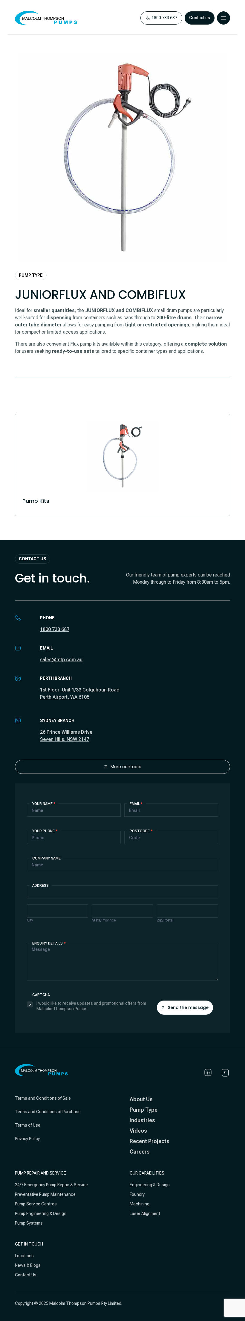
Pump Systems (29, 1223)
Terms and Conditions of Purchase (48, 1111)
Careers (140, 1152)
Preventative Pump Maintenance (45, 1194)
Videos (138, 1131)
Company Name (46, 858)
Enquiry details (49, 943)
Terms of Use (27, 1125)
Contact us (199, 17)
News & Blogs (28, 1265)
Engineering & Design (150, 1184)
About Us (141, 1099)
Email (136, 804)
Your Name (44, 804)
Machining (139, 1204)
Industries (142, 1120)
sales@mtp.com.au (61, 659)
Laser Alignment (145, 1213)
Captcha (41, 995)
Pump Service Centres (36, 1204)
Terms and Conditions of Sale (43, 1098)
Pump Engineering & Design (40, 1213)
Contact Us (25, 1274)
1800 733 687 (54, 629)
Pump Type (143, 1110)
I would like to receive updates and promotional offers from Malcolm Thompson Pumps (91, 1006)
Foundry (137, 1194)
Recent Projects (149, 1141)
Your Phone (45, 831)
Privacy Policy (27, 1138)
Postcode (141, 831)
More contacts (126, 767)
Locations (24, 1255)
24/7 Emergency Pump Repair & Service (51, 1184)
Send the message (188, 1007)
